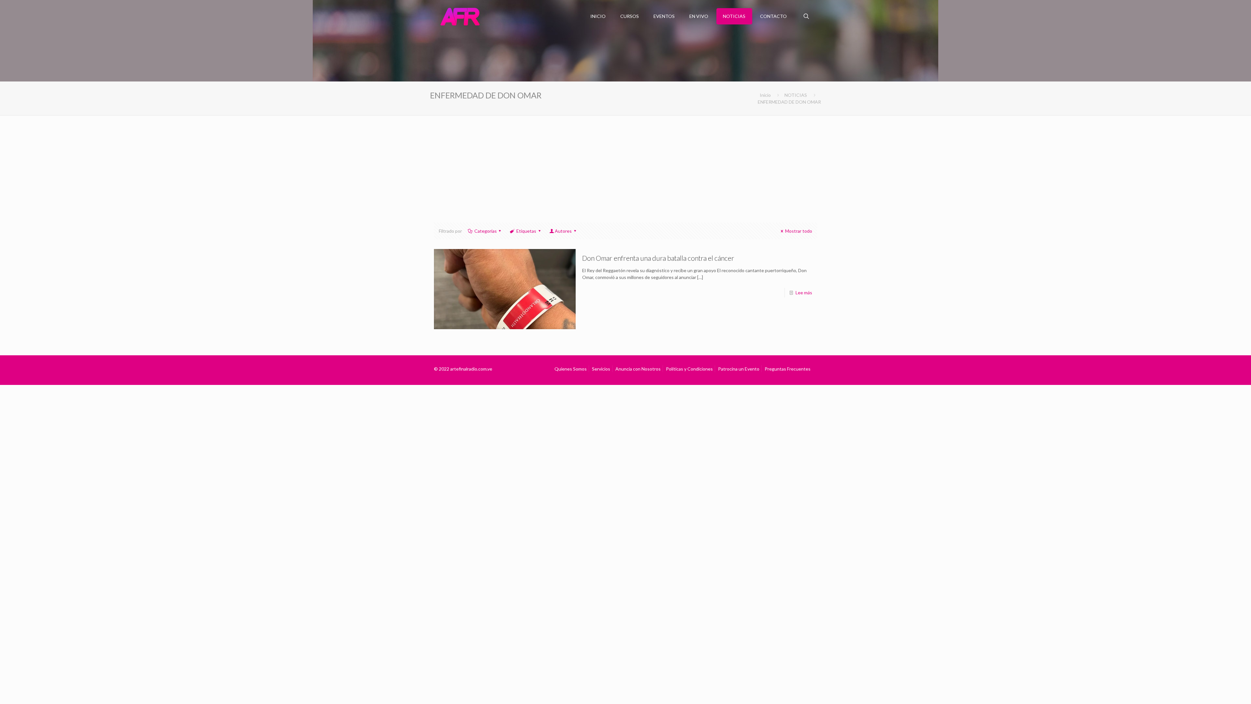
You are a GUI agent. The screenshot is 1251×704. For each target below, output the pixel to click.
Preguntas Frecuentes (788, 369)
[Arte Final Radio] (460, 16)
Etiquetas (526, 231)
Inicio (765, 95)
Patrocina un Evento (738, 369)
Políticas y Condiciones (689, 369)
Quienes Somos (570, 369)
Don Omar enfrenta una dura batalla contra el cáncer (658, 258)
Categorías (485, 231)
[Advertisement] (625, 164)
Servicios (601, 369)
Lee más (804, 292)
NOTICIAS (795, 95)
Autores (563, 231)
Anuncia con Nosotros (638, 369)
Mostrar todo (798, 231)
